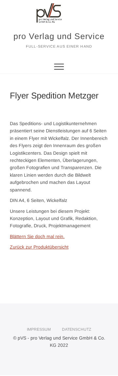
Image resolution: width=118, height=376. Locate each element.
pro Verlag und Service (59, 36)
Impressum (39, 329)
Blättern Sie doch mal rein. (37, 236)
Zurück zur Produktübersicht (39, 247)
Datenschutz (76, 329)
